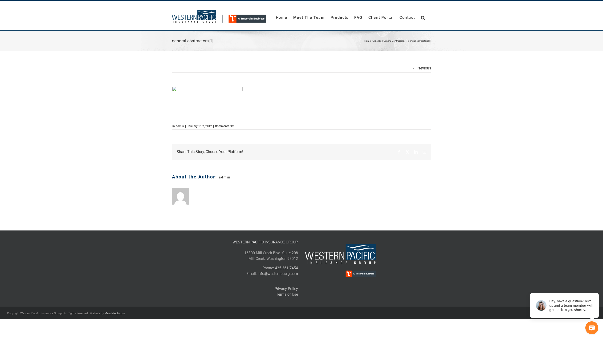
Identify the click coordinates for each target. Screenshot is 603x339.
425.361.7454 (286, 268)
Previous (424, 68)
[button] (423, 18)
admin (180, 126)
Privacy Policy (286, 289)
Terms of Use (287, 294)
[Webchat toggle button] (591, 327)
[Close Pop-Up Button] (596, 288)
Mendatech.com (115, 313)
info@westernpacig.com (278, 273)
